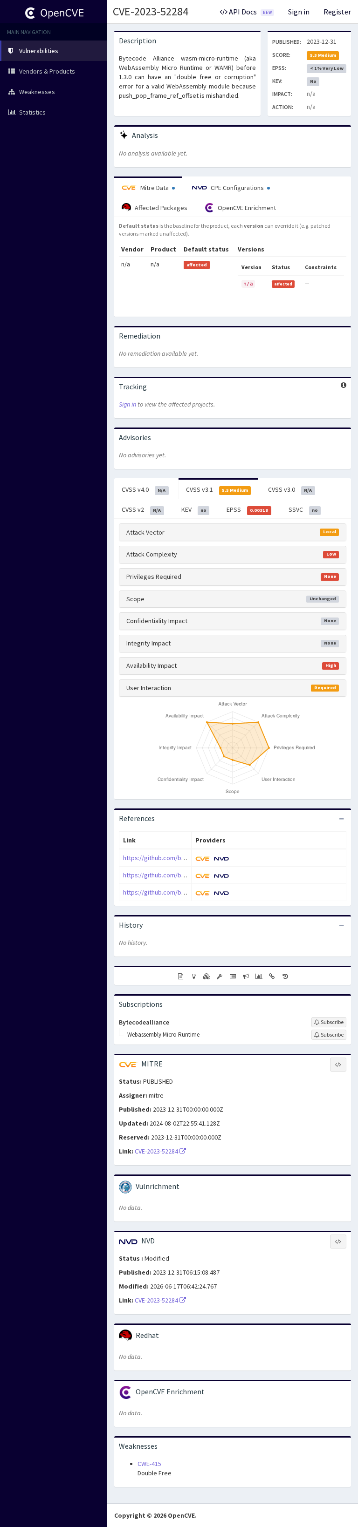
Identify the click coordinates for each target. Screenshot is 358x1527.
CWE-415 (149, 1463)
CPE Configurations (237, 187)
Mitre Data (154, 187)
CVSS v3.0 (290, 489)
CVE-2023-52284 (150, 11)
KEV (194, 509)
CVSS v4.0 (143, 489)
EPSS (247, 509)
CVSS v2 (141, 509)
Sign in (299, 11)
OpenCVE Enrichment (246, 208)
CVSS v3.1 (217, 489)
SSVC (303, 509)
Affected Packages (160, 208)
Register (337, 11)
